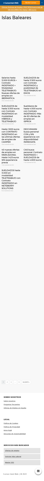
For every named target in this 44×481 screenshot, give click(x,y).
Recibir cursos (30, 3)
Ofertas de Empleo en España (15, 408)
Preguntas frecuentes (12, 404)
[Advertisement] (22, 45)
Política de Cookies (11, 423)
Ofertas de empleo (12, 451)
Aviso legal (8, 430)
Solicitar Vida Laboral (13, 456)
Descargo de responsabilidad (15, 434)
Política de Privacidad (12, 427)
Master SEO (9, 462)
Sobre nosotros (9, 401)
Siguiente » (26, 382)
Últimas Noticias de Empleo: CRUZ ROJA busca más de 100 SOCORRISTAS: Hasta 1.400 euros (22, 8)
